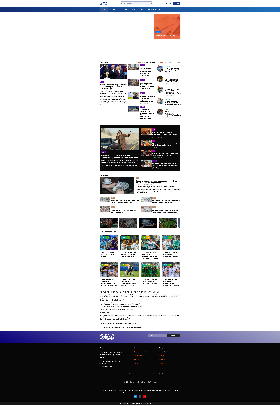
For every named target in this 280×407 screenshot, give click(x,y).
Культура (103, 152)
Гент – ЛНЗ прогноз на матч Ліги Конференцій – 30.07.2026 (173, 70)
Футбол (147, 237)
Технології (134, 9)
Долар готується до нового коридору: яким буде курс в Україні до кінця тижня (156, 182)
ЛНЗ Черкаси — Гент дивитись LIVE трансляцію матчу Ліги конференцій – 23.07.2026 (173, 114)
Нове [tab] (161, 62)
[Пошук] (152, 3)
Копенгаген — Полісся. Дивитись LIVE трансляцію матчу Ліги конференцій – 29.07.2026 (173, 91)
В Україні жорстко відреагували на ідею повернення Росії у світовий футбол (113, 86)
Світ (126, 9)
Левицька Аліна (114, 90)
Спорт (143, 9)
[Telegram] (162, 3)
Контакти (136, 359)
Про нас (136, 363)
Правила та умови (138, 355)
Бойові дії (138, 62)
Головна (103, 9)
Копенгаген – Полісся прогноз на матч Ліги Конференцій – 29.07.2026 (173, 103)
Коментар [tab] (177, 62)
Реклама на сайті (149, 373)
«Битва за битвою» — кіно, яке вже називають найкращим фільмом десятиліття (120, 156)
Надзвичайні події (163, 351)
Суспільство (152, 62)
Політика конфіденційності (140, 351)
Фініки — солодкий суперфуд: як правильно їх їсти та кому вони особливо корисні (165, 134)
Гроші (120, 9)
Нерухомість (152, 9)
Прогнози (167, 66)
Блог (160, 9)
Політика (112, 9)
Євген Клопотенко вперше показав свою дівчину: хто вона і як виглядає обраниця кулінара (165, 165)
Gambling (161, 373)
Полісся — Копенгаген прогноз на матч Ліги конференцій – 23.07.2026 (150, 281)
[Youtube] (170, 3)
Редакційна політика (134, 373)
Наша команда (120, 373)
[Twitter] (166, 3)
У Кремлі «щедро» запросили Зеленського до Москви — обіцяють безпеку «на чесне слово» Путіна (147, 71)
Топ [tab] (169, 62)
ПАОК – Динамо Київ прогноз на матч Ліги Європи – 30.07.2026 (171, 80)
